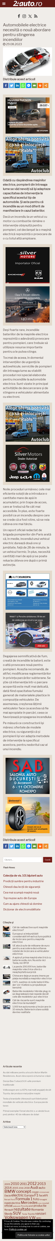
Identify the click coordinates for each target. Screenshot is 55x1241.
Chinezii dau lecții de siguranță (21, 886)
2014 (8, 1187)
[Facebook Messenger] (28, 85)
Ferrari (7, 1199)
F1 (36, 1195)
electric (17, 1195)
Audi (34, 1187)
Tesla (24, 1214)
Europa (29, 1195)
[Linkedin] (17, 85)
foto (36, 1199)
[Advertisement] (28, 1038)
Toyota (31, 1214)
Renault (8, 1209)
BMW (10, 1191)
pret (31, 1206)
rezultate (22, 1209)
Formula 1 (23, 1199)
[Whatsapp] (23, 85)
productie (40, 1205)
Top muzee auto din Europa (20, 898)
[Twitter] (11, 85)
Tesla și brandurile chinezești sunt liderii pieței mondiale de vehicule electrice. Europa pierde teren (25, 1102)
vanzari (40, 1213)
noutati (45, 1203)
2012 (32, 1183)
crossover (44, 1192)
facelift (43, 1195)
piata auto (16, 1206)
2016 (21, 1188)
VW (32, 1217)
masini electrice (12, 1203)
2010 (15, 1184)
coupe (35, 1191)
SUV (17, 1213)
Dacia (7, 1195)
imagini (43, 1199)
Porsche (24, 1206)
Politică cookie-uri (18, 1229)
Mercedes (29, 1202)
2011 (23, 1184)
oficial (8, 1205)
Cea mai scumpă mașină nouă (21, 892)
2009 (7, 1184)
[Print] (40, 85)
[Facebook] (5, 85)
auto (42, 1187)
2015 (15, 1187)
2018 (27, 1188)
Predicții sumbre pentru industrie (23, 881)
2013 (41, 1184)
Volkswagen (16, 1217)
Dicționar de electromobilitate (21, 909)
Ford (13, 1199)
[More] (45, 85)
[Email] (34, 85)
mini (40, 1203)
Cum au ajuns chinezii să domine (22, 903)
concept (23, 1191)
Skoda (8, 1213)
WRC (38, 1218)
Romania (37, 1209)
